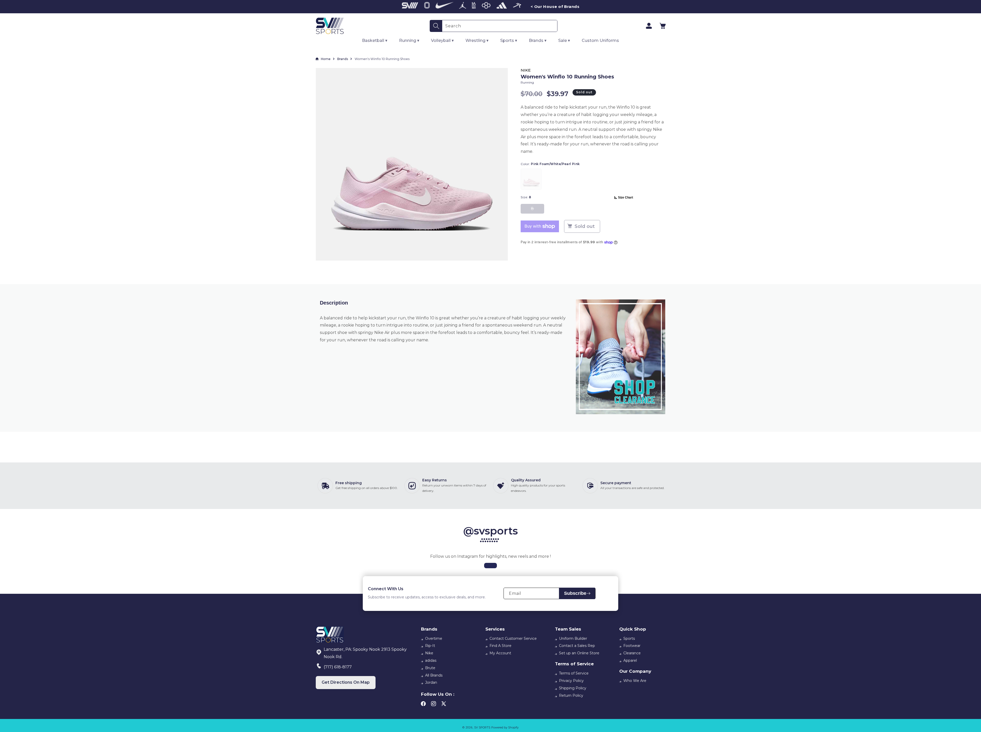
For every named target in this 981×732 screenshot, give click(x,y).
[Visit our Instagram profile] (490, 565)
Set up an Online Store (579, 653)
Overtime (433, 638)
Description (334, 303)
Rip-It (430, 645)
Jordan (431, 682)
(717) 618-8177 (338, 667)
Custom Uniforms (600, 40)
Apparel (630, 660)
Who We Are (634, 680)
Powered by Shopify (505, 727)
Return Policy (571, 695)
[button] (662, 25)
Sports (629, 638)
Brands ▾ (537, 40)
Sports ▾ (508, 40)
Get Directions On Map (346, 682)
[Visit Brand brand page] (410, 6)
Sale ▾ (564, 40)
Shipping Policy (572, 688)
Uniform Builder (573, 638)
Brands (342, 59)
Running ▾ (409, 40)
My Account (500, 653)
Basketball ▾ (374, 40)
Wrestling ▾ (476, 40)
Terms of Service (574, 673)
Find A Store (500, 645)
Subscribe (575, 593)
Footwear (631, 645)
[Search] (436, 26)
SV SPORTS (482, 727)
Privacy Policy (571, 680)
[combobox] (499, 26)
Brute (430, 668)
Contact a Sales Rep (577, 645)
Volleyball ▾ (442, 40)
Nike (429, 653)
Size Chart (625, 197)
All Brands (433, 675)
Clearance (632, 653)
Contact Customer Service (513, 638)
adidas (430, 660)
